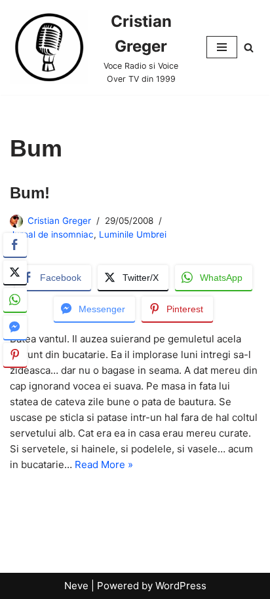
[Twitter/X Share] (15, 272)
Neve (76, 585)
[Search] (249, 47)
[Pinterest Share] (15, 355)
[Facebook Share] (15, 245)
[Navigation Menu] (221, 47)
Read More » (104, 464)
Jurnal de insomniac (52, 234)
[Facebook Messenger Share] (15, 327)
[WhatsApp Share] (15, 300)
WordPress (180, 585)
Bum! (30, 193)
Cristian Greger (59, 220)
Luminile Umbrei (132, 234)
